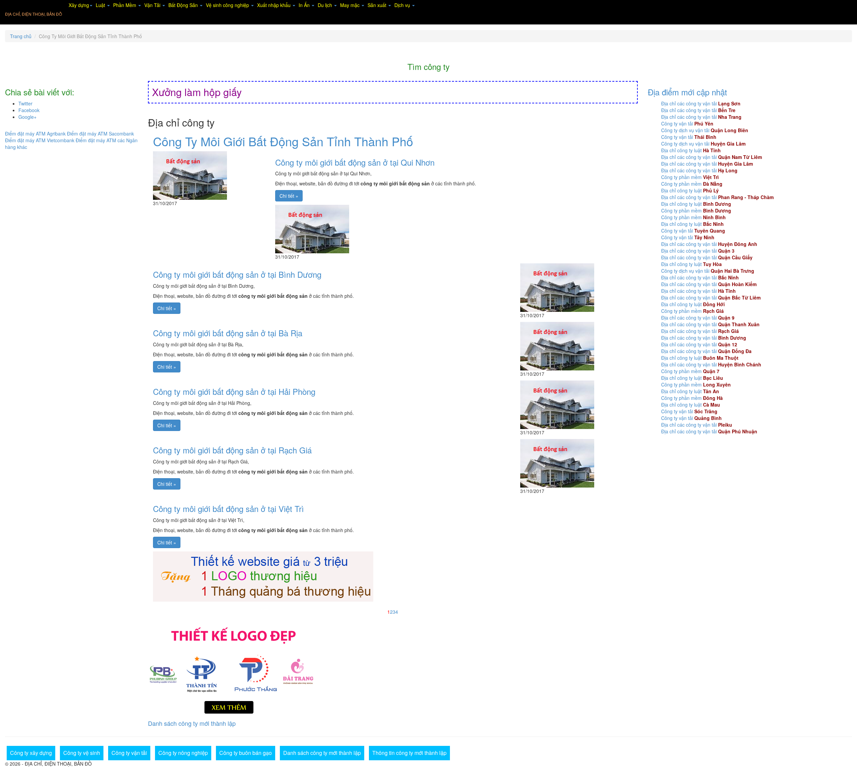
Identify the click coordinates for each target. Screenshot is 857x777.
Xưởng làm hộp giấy (197, 92)
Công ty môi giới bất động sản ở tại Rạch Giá (232, 450)
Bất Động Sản (183, 5)
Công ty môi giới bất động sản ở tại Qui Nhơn (355, 162)
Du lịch (325, 5)
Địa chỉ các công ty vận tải (701, 103)
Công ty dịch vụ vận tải (704, 130)
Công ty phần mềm (690, 177)
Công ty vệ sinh (81, 753)
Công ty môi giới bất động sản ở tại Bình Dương (237, 274)
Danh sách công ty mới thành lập (192, 723)
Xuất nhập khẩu (274, 5)
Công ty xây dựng (31, 753)
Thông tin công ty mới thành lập (409, 753)
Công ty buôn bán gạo (245, 753)
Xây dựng (79, 5)
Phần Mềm (125, 5)
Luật (101, 5)
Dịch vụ (402, 5)
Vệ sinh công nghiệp (228, 5)
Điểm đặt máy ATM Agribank (35, 133)
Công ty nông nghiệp (183, 753)
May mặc (350, 5)
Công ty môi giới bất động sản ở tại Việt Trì (228, 508)
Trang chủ (20, 36)
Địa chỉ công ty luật (691, 150)
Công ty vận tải (687, 123)
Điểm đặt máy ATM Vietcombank (39, 140)
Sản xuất (378, 5)
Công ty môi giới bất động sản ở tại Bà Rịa (227, 333)
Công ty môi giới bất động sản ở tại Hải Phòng (234, 391)
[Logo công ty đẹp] (393, 669)
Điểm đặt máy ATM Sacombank (100, 133)
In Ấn (305, 5)
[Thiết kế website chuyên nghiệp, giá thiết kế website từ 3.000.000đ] (263, 575)
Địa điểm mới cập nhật (687, 92)
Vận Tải (153, 5)
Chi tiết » (289, 195)
